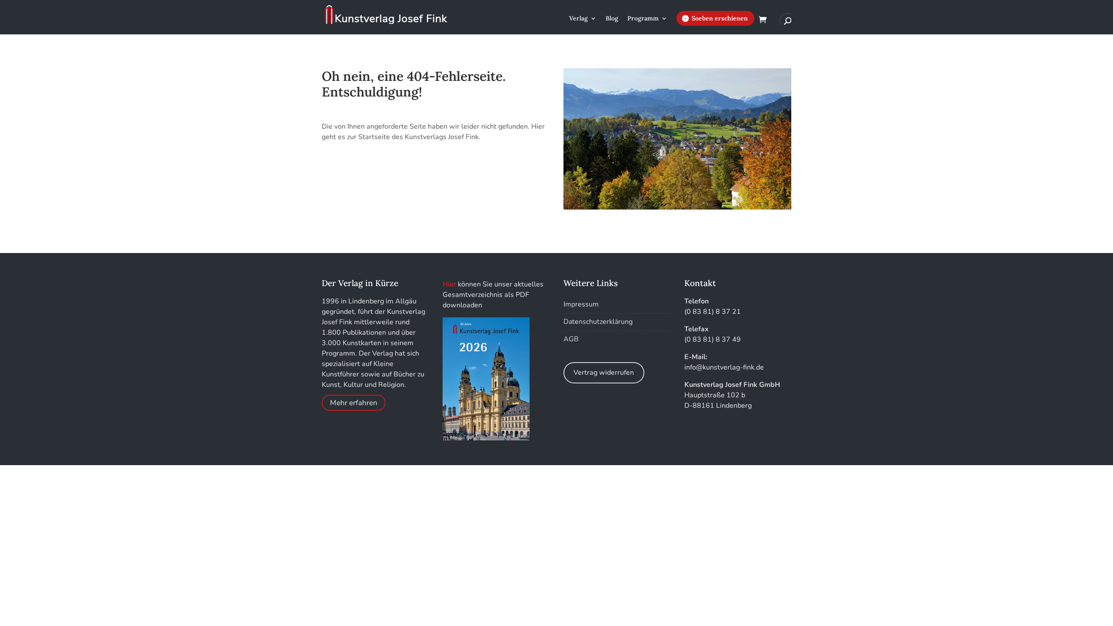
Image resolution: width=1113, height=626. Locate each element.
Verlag (578, 18)
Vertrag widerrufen (603, 372)
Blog (612, 18)
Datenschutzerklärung (598, 321)
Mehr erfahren (353, 403)
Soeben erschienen (720, 18)
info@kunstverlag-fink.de (724, 367)
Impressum (581, 304)
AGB (571, 339)
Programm (643, 18)
